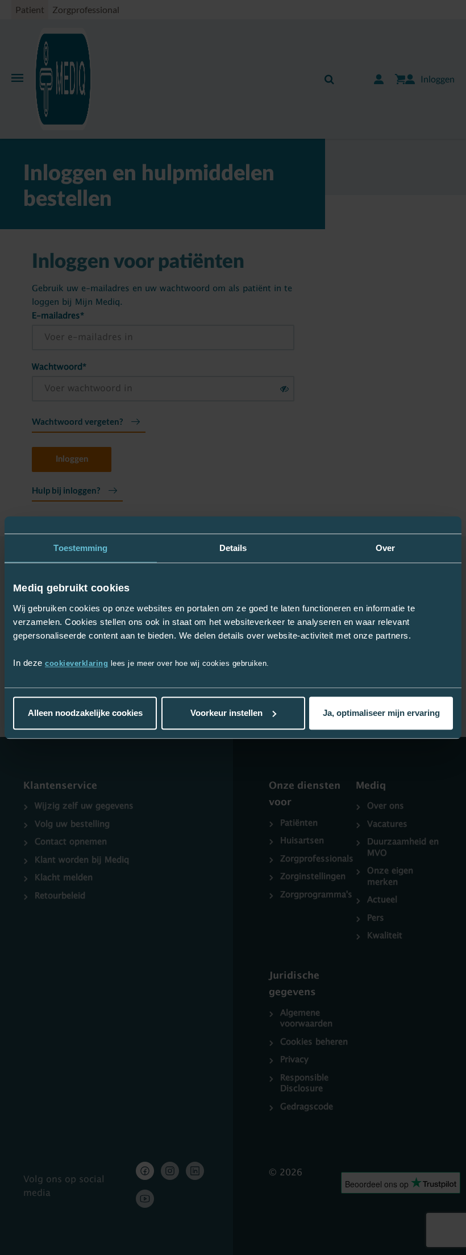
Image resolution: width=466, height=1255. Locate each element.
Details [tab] (233, 548)
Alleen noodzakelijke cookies (85, 713)
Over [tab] (385, 548)
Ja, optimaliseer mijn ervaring (381, 713)
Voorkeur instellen (226, 713)
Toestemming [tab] (80, 548)
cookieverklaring (76, 663)
